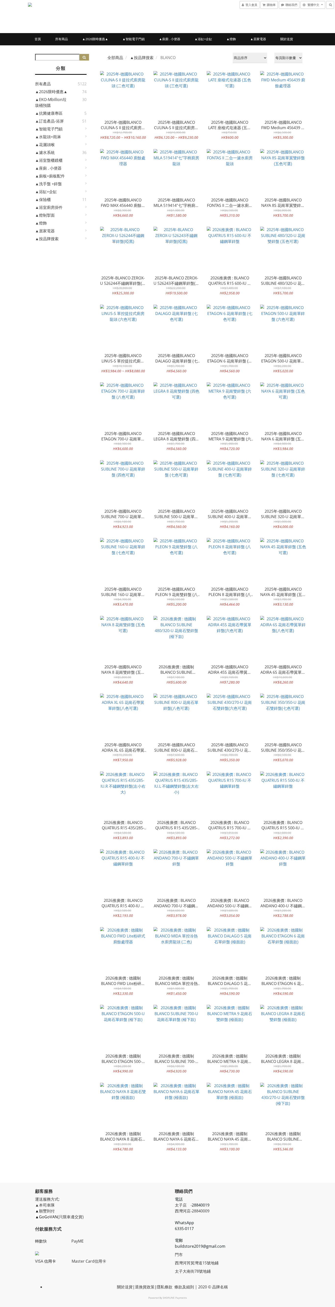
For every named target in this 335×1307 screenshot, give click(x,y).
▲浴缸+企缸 (203, 39)
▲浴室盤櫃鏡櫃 (49, 160)
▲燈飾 (231, 39)
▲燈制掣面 (45, 215)
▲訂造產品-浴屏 (49, 121)
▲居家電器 (258, 39)
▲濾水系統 (45, 152)
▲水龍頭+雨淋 (48, 136)
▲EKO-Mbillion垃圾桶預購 (50, 102)
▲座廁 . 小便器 (169, 39)
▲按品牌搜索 (47, 238)
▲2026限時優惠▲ (95, 39)
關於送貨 (286, 39)
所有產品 (43, 84)
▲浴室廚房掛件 (49, 207)
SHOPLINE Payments (175, 1297)
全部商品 (115, 57)
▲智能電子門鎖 (133, 39)
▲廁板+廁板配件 (50, 176)
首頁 (38, 39)
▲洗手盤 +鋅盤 (48, 184)
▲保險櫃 (43, 199)
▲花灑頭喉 (45, 144)
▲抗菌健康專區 (49, 113)
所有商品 (61, 39)
